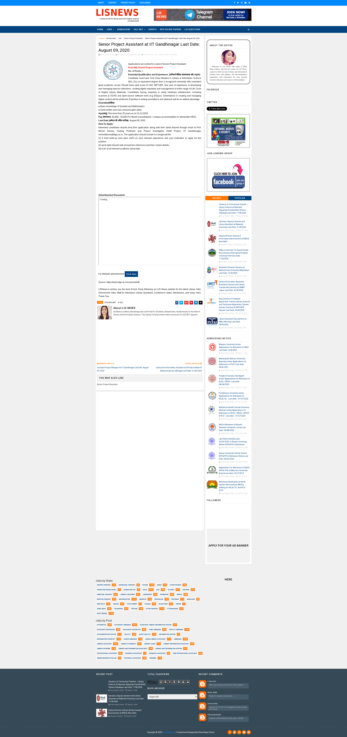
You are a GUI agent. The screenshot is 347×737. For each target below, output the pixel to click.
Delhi (145, 590)
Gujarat (171, 590)
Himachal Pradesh (104, 594)
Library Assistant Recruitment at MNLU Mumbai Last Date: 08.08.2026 (233, 322)
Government (111, 38)
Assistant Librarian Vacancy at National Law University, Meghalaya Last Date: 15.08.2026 (234, 270)
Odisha (116, 604)
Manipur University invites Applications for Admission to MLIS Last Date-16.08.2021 (234, 347)
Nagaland (191, 599)
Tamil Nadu (101, 609)
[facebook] (234, 3)
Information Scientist (106, 639)
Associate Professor (132, 629)
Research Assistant (133, 653)
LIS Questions (192, 29)
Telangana (118, 609)
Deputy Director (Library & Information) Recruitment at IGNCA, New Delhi (234, 239)
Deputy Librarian (176, 629)
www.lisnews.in (169, 732)
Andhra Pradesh (103, 585)
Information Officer (167, 634)
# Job (120, 302)
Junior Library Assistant (155, 639)
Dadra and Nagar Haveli (106, 590)
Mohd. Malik (212, 692)
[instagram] (241, 3)
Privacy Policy (128, 3)
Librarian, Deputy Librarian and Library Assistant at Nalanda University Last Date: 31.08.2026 (232, 224)
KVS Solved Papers (170, 29)
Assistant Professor (106, 629)
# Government (110, 302)
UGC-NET (138, 29)
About (101, 3)
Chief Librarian (155, 629)
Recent (217, 198)
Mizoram (175, 599)
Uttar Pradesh (152, 609)
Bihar (159, 585)
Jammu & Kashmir (127, 594)
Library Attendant (128, 644)
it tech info (212, 681)
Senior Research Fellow (107, 658)
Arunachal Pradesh (127, 585)
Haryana (186, 590)
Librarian (177, 639)
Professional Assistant (107, 653)
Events (153, 29)
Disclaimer (145, 3)
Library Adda (213, 704)
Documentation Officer (106, 634)
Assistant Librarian (122, 625)
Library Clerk (149, 644)
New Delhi (101, 604)
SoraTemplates (112, 732)
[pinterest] (249, 3)
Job (119, 38)
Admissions (123, 29)
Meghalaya (159, 599)
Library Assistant (104, 644)
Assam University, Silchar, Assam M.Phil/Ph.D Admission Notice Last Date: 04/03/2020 (233, 456)
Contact (112, 3)
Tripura (134, 609)
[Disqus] (150, 425)
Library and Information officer (168, 648)
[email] (245, 3)
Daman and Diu (130, 590)
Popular (240, 198)
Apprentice (101, 625)
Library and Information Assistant (132, 648)
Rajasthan (163, 604)
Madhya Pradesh (104, 599)
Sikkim (178, 604)
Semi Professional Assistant (185, 653)
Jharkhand (147, 594)
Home (100, 29)
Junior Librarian (130, 639)
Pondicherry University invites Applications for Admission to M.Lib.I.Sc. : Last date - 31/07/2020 (233, 396)
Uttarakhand (172, 609)
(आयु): (105, 113)
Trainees (152, 658)
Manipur (142, 599)
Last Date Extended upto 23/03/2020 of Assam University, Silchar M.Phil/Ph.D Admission (233, 442)
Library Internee (103, 648)
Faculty (127, 634)
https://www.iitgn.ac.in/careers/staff (122, 282)
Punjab (147, 604)
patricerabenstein (214, 715)
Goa (157, 590)
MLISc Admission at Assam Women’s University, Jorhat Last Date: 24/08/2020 (232, 427)
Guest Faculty (145, 634)
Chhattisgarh (175, 585)
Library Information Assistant (176, 644)
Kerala (179, 594)
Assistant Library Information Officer (155, 625)
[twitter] (238, 3)
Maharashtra (124, 599)
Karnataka (164, 594)
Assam (145, 585)
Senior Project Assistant (133, 38)
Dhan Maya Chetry (139, 732)
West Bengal (102, 613)
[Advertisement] (149, 173)
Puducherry (132, 604)
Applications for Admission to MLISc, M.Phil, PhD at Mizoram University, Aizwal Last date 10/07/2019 (234, 470)
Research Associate (157, 653)
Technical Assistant (132, 658)
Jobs (109, 29)
